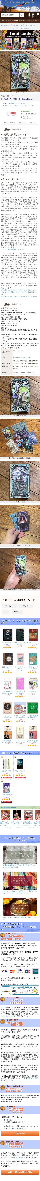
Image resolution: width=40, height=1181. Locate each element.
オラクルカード (19, 106)
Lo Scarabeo (10, 103)
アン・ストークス (18, 350)
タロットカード (9, 106)
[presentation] (1, 71)
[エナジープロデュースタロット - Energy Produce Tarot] (20, 769)
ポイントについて (7, 1016)
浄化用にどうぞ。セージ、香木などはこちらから (19, 296)
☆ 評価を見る (32, 122)
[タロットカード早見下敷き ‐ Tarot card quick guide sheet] (7, 769)
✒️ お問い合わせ (21, 122)
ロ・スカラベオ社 (20, 103)
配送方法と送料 (33, 1078)
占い (26, 106)
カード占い (31, 106)
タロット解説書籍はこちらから (12, 249)
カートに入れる (7, 777)
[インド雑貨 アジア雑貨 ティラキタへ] (20, 6)
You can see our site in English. (12, 1095)
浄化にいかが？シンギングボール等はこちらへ (18, 290)
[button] (16, 92)
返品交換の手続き (17, 1157)
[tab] (3, 21)
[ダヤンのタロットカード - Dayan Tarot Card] (7, 793)
